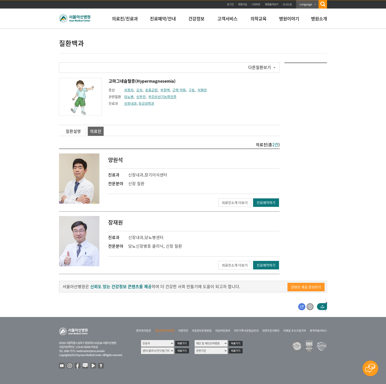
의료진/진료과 (125, 18)
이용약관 (183, 331)
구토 (192, 90)
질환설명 (73, 131)
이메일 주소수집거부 (294, 331)
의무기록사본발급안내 (246, 331)
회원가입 (242, 4)
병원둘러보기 (271, 4)
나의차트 (256, 4)
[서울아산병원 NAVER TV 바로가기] (93, 366)
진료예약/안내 (163, 18)
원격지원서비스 (318, 331)
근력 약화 (179, 90)
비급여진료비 (222, 331)
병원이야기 (289, 18)
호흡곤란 (151, 90)
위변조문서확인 (270, 331)
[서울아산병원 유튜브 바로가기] (62, 366)
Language (306, 4)
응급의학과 (146, 103)
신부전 (141, 96)
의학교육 (258, 18)
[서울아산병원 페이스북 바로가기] (78, 366)
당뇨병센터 (154, 237)
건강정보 (196, 18)
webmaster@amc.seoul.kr (91, 351)
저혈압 (202, 90)
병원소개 (319, 18)
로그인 (230, 4)
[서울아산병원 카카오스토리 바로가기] (101, 366)
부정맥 (165, 90)
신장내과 (130, 103)
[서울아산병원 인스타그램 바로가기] (70, 366)
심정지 (129, 90)
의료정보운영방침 (202, 331)
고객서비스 (227, 18)
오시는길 (287, 4)
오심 (139, 90)
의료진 (95, 131)
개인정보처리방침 (164, 331)
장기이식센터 (156, 175)
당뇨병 (129, 96)
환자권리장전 (143, 331)
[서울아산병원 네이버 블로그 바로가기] (85, 366)
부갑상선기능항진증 (162, 96)
